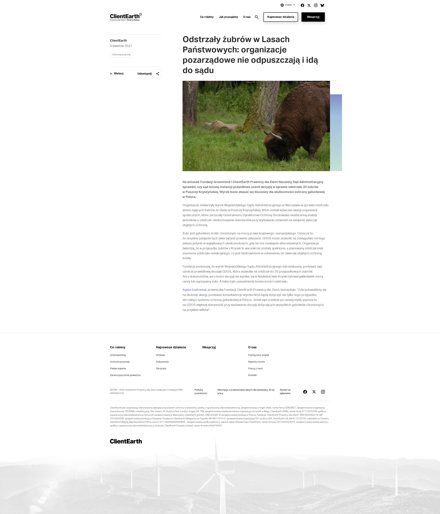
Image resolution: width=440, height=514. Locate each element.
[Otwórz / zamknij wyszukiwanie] (256, 17)
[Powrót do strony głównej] (126, 17)
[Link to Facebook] (302, 5)
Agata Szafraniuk (194, 289)
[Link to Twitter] (309, 5)
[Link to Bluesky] (322, 5)
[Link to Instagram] (315, 5)
